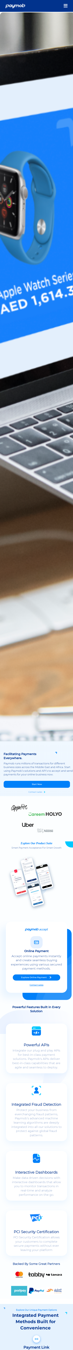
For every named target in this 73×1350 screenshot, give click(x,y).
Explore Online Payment (34, 977)
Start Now (37, 784)
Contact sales (35, 792)
